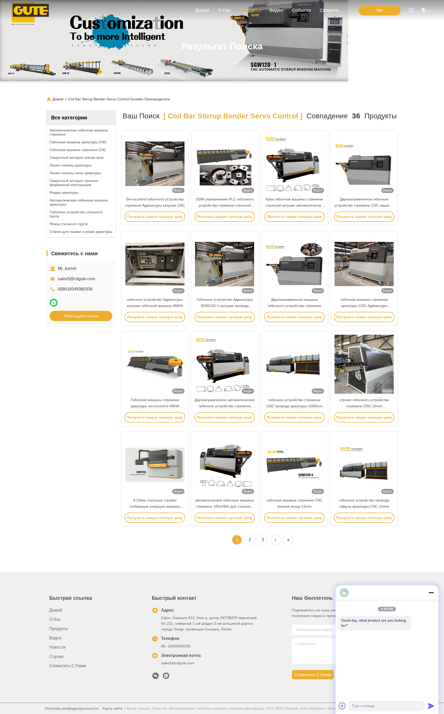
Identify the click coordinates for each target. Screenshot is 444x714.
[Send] (431, 705)
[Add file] (342, 705)
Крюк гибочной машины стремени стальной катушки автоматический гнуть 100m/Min (294, 205)
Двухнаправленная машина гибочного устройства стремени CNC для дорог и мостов (294, 305)
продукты (250, 10)
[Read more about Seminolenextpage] (275, 539)
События (301, 10)
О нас (224, 10)
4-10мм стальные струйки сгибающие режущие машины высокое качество (155, 506)
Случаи (56, 656)
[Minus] (431, 592)
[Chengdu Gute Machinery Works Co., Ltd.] (31, 10)
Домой (202, 10)
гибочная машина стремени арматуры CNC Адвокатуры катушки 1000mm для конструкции (364, 305)
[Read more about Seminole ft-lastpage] (288, 539)
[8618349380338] (166, 677)
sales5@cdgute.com (76, 279)
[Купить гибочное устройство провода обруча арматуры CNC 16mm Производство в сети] (364, 464)
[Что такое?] (53, 302)
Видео (276, 10)
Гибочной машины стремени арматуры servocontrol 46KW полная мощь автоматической (155, 406)
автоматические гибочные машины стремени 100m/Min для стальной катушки (224, 506)
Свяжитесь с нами (332, 10)
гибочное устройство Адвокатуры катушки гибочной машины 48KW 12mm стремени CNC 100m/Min (155, 305)
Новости (57, 647)
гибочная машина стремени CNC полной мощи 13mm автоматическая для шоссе (294, 506)
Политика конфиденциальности (71, 708)
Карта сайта (112, 708)
